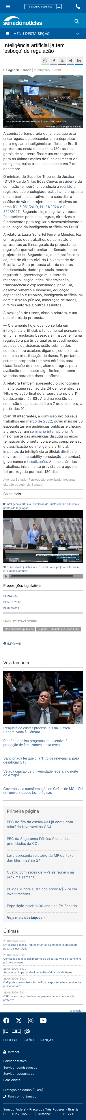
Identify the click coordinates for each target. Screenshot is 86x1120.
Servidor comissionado (20, 1067)
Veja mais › (76, 1010)
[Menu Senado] (8, 6)
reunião (66, 186)
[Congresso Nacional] (16, 1031)
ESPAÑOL (28, 1040)
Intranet (13, 1052)
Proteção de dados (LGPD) (23, 1090)
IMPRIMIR (13, 643)
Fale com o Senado (22, 1096)
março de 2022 (39, 421)
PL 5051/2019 (12, 602)
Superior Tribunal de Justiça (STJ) (59, 629)
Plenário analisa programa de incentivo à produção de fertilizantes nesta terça (35, 743)
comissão (49, 416)
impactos (11, 451)
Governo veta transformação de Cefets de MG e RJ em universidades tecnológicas (43, 791)
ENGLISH (10, 1040)
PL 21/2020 (49, 207)
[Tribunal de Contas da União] (27, 1031)
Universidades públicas (19, 629)
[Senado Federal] (43, 6)
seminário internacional (49, 431)
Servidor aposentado (18, 1073)
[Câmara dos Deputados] (5, 1031)
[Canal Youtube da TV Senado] (42, 1020)
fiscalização (37, 461)
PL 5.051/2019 (26, 207)
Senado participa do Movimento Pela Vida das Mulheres (37, 972)
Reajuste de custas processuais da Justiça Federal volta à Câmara (36, 730)
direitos (67, 451)
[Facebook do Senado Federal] (8, 1020)
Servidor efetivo (15, 1061)
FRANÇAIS (46, 1040)
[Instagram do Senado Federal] (31, 1020)
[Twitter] (19, 1020)
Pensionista (11, 1080)
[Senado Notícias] (22, 22)
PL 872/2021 (11, 608)
